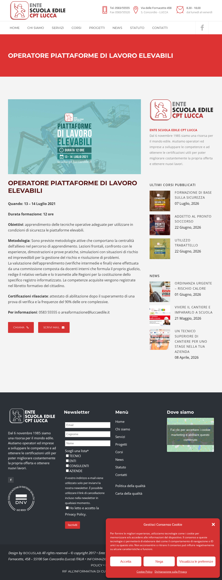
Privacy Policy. (76, 514)
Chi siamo (122, 429)
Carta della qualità (128, 493)
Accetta (125, 561)
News (119, 459)
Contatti (121, 475)
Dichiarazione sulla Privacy (171, 571)
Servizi (120, 437)
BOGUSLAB (32, 553)
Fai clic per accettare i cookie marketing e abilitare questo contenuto (190, 434)
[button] (213, 524)
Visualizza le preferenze (196, 561)
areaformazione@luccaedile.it (85, 312)
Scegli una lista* (77, 451)
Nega (159, 561)
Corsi (119, 452)
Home (119, 421)
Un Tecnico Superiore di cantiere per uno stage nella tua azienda (191, 341)
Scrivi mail (51, 327)
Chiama (18, 327)
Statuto (120, 467)
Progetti (121, 444)
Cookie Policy (144, 571)
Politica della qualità (130, 486)
